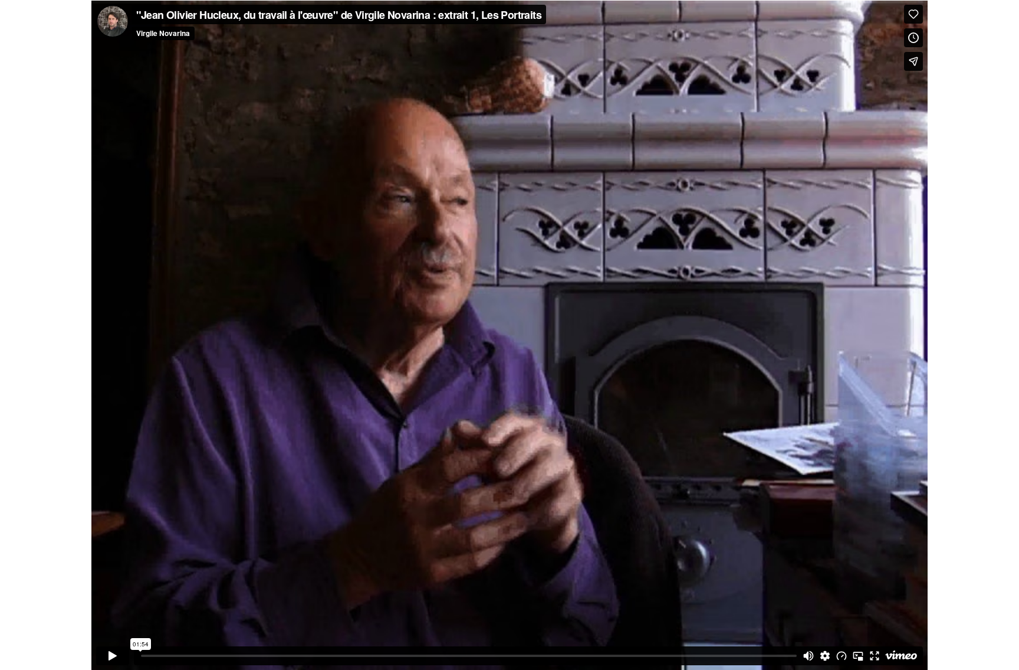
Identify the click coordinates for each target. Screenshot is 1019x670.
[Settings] (825, 656)
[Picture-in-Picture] (858, 656)
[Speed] (841, 656)
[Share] (913, 61)
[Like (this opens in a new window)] (913, 14)
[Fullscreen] (874, 656)
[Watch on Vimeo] (901, 656)
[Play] (112, 655)
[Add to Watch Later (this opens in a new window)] (913, 37)
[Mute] (808, 656)
